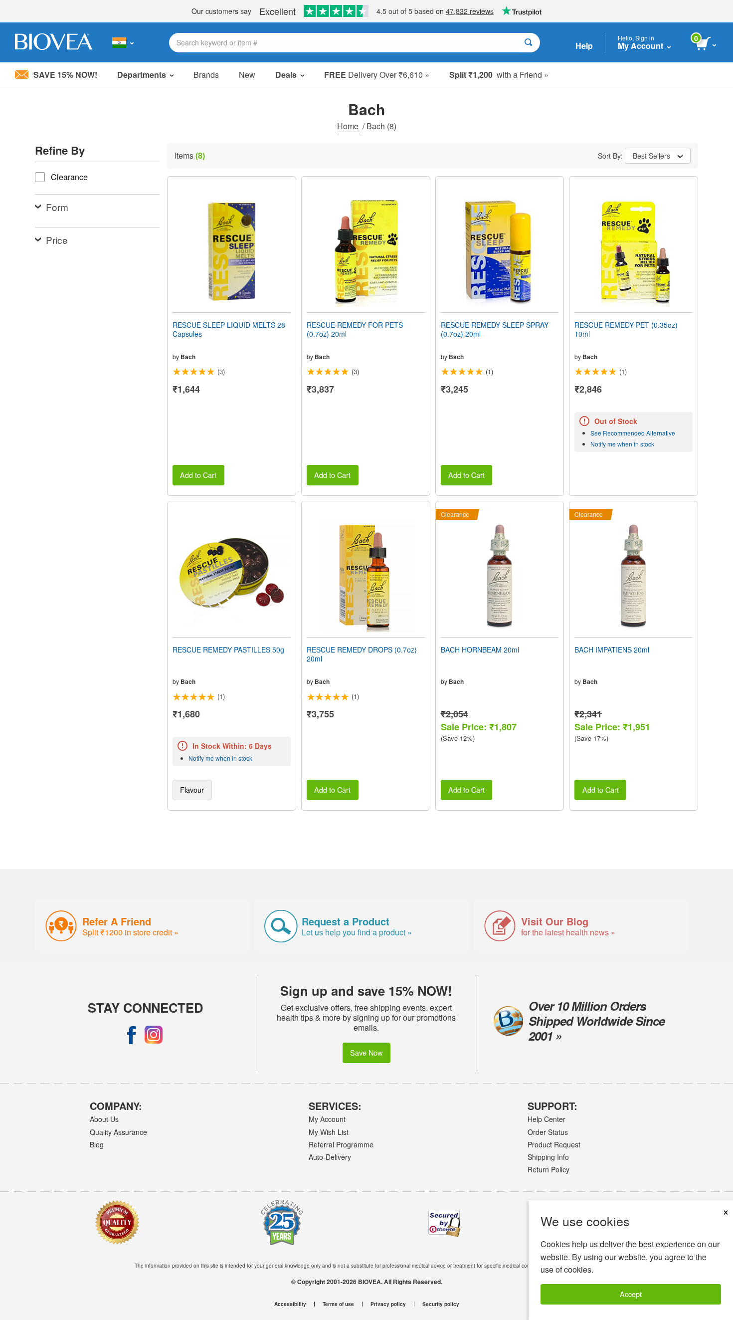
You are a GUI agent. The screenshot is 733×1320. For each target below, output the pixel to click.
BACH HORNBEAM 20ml (480, 649)
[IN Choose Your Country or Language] (123, 42)
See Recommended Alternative (632, 433)
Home (349, 126)
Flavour (192, 789)
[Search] (528, 42)
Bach (188, 356)
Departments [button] (141, 74)
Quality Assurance (118, 1132)
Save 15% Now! (65, 74)
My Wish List (329, 1132)
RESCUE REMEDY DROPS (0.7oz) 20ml (362, 654)
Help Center (546, 1119)
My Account (327, 1119)
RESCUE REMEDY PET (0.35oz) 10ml (626, 329)
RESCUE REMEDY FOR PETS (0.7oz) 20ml (355, 329)
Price (57, 239)
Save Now (366, 1052)
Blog (97, 1144)
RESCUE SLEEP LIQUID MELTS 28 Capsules (229, 329)
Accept (631, 1294)
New (247, 74)
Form (57, 207)
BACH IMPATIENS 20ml (611, 649)
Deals (286, 74)
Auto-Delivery (330, 1157)
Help (584, 45)
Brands (206, 74)
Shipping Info (548, 1157)
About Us (104, 1119)
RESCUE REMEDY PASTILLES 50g (228, 649)
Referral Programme (341, 1144)
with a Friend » (499, 74)
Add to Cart (198, 474)
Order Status (548, 1132)
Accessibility (290, 1304)
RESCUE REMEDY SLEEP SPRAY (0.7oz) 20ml (495, 329)
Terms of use (338, 1304)
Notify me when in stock (622, 444)
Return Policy (548, 1169)
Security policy (440, 1304)
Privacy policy (388, 1304)
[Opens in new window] (131, 1035)
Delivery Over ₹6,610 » (376, 74)
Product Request (554, 1144)
